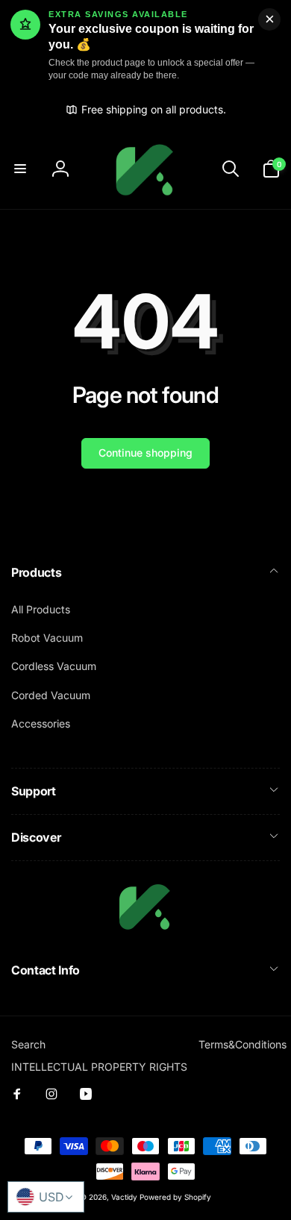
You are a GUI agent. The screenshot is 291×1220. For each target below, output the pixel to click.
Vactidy (124, 1196)
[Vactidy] (145, 930)
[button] (20, 168)
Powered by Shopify (175, 1196)
